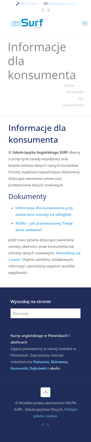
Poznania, (41, 361)
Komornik (19, 368)
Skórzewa (59, 361)
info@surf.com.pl (61, 3)
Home (69, 85)
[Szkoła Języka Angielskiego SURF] (45, 23)
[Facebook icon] (43, 9)
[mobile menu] (85, 23)
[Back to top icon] (45, 392)
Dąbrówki (38, 368)
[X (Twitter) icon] (48, 9)
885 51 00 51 (31, 3)
